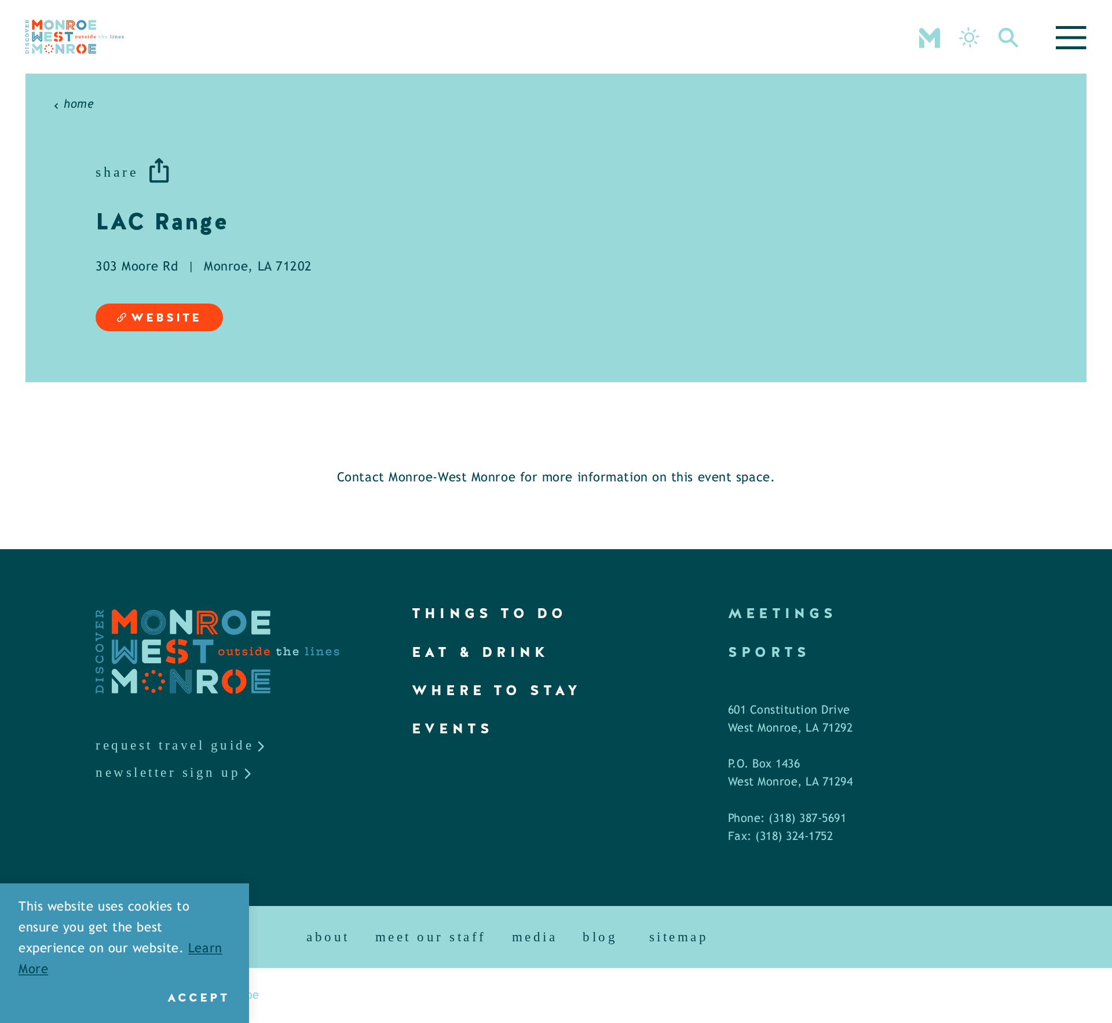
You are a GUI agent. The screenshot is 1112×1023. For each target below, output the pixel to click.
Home (79, 104)
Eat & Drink (480, 652)
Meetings (782, 613)
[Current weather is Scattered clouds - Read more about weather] (969, 37)
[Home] (74, 37)
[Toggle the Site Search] (1008, 36)
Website (166, 317)
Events (452, 728)
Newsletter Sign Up (168, 772)
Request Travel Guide (175, 745)
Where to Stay (497, 690)
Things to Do (489, 613)
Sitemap (679, 937)
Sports (769, 652)
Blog (600, 937)
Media (535, 937)
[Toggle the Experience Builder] (929, 36)
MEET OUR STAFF (431, 937)
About (328, 937)
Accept (198, 997)
